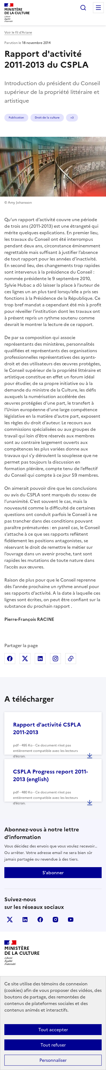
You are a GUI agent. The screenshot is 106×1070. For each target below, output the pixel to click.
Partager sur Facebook (9, 658)
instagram (55, 919)
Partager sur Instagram (55, 658)
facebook (40, 919)
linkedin (25, 919)
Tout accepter (53, 1029)
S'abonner (53, 872)
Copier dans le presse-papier (70, 658)
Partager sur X (25, 658)
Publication (16, 117)
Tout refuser (53, 1045)
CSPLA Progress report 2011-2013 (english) (50, 775)
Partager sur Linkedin (40, 658)
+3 (72, 117)
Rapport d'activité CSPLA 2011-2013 (47, 728)
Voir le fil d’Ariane (18, 32)
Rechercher (83, 7)
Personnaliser (53, 1060)
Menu (98, 7)
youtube (70, 919)
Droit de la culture (47, 117)
